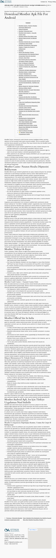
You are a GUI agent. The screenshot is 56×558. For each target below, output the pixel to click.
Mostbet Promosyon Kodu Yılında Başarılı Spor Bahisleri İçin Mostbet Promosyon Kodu (28, 127)
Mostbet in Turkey (24, 6)
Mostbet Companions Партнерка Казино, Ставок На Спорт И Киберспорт (28, 47)
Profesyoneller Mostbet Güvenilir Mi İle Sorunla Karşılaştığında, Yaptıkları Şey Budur (29, 82)
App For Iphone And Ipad (25, 130)
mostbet (7, 417)
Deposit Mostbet (23, 29)
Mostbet (21, 50)
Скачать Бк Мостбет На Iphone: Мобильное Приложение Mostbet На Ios (29, 98)
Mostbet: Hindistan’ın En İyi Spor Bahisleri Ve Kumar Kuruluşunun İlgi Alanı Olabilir (28, 77)
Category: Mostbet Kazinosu (26, 65)
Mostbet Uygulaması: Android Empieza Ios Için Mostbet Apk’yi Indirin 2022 (29, 111)
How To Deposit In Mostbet (26, 63)
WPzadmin (16, 6)
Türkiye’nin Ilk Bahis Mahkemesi (27, 70)
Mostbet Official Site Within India (28, 36)
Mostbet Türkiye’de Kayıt (25, 31)
